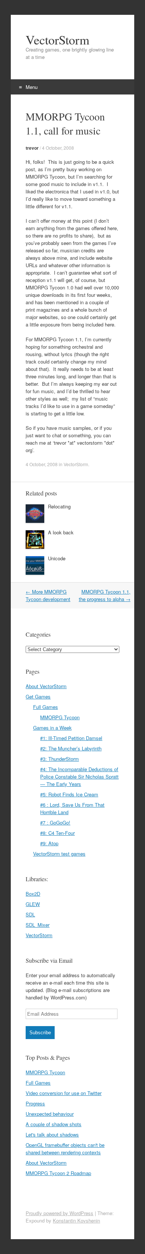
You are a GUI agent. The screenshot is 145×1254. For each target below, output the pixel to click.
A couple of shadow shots (53, 1124)
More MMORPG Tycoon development (48, 595)
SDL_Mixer (37, 924)
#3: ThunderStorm (59, 758)
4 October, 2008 (58, 148)
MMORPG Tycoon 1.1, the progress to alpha (104, 595)
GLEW (33, 904)
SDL (30, 914)
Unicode (56, 558)
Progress (35, 1103)
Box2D (33, 893)
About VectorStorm (46, 686)
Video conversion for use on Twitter (64, 1093)
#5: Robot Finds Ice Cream (69, 794)
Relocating (59, 506)
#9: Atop (49, 843)
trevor (32, 148)
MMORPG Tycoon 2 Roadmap (58, 1173)
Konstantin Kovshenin (76, 1220)
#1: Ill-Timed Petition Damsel (71, 738)
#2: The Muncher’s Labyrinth (71, 748)
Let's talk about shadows (52, 1134)
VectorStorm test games (59, 853)
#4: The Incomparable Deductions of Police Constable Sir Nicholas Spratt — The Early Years (79, 776)
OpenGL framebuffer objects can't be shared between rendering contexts (65, 1148)
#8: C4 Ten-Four (57, 832)
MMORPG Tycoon (60, 717)
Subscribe (40, 1032)
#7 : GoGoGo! (55, 822)
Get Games (38, 696)
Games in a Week (52, 727)
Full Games (45, 706)
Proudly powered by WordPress (59, 1213)
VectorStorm (57, 39)
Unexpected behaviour (50, 1113)
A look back (61, 532)
